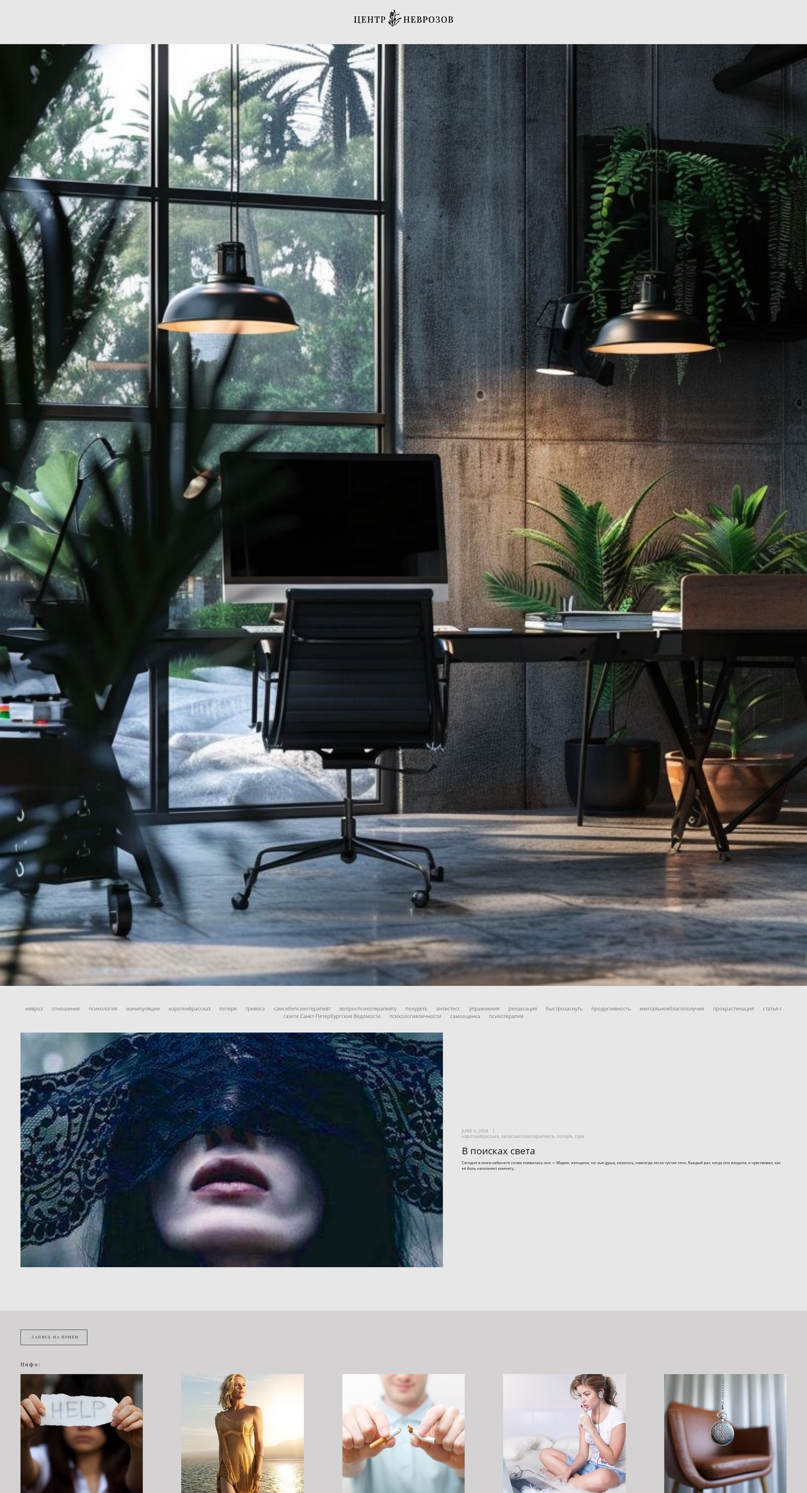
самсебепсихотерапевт (303, 1008)
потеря (228, 1008)
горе (579, 1136)
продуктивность (611, 1008)
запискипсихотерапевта (527, 1136)
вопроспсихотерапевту (369, 1008)
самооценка (465, 1016)
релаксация (523, 1008)
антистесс (449, 1008)
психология (104, 1008)
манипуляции (143, 1008)
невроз (34, 1008)
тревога (256, 1008)
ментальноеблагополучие (672, 1008)
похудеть (417, 1008)
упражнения (485, 1008)
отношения (66, 1008)
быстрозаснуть (565, 1008)
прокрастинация (734, 1008)
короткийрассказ (190, 1008)
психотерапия (506, 1016)
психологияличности (416, 1016)
